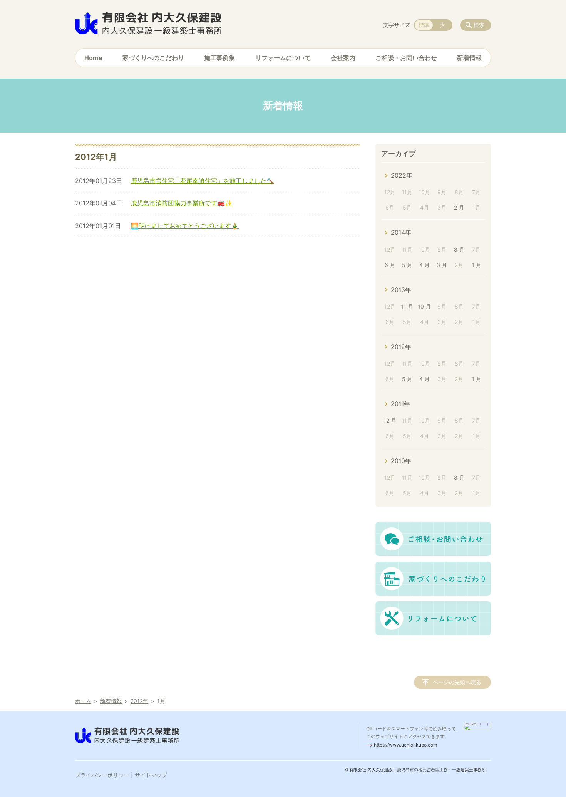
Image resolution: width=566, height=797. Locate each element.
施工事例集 (219, 58)
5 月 (407, 265)
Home (93, 58)
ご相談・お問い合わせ (406, 58)
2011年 (400, 404)
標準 (424, 25)
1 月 (476, 265)
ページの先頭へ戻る (457, 682)
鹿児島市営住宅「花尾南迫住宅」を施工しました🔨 (202, 181)
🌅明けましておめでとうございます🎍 (185, 226)
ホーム (83, 701)
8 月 (459, 249)
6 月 (390, 265)
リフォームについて (283, 58)
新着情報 (469, 58)
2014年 (401, 232)
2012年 (401, 347)
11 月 (407, 306)
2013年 (401, 290)
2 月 (459, 207)
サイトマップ (151, 775)
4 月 (424, 265)
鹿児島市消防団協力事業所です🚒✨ (182, 203)
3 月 (442, 265)
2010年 (401, 461)
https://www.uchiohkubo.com (405, 745)
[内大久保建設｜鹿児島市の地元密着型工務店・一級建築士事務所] (148, 23)
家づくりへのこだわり (153, 58)
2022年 (401, 175)
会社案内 (343, 58)
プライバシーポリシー (102, 775)
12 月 (389, 420)
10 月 (424, 306)
